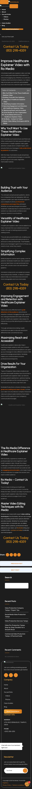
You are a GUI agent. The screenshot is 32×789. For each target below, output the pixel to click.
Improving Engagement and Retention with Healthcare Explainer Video (15, 107)
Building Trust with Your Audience (14, 97)
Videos (6, 17)
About (4, 12)
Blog (3, 25)
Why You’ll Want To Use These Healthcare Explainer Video (16, 94)
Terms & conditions (18, 785)
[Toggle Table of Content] (27, 90)
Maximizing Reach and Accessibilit (15, 110)
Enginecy (5, 783)
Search (8, 577)
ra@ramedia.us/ (23, 41)
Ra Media (20, 528)
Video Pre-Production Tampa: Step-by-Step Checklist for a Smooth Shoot (15, 627)
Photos (6, 19)
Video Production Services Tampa (16, 621)
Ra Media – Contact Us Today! (13, 119)
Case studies (6, 23)
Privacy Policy (7, 785)
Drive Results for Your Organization (15, 112)
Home (4, 9)
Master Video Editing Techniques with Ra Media (16, 122)
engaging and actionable (11, 470)
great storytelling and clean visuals (13, 389)
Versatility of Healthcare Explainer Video (14, 101)
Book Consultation (12, 29)
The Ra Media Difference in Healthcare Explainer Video (13, 116)
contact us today (16, 530)
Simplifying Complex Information (14, 104)
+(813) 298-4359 (9, 731)
